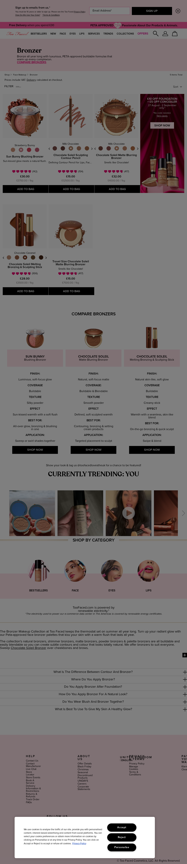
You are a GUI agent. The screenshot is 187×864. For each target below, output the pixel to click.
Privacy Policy (79, 843)
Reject (122, 837)
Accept (121, 827)
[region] (85, 837)
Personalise (121, 847)
